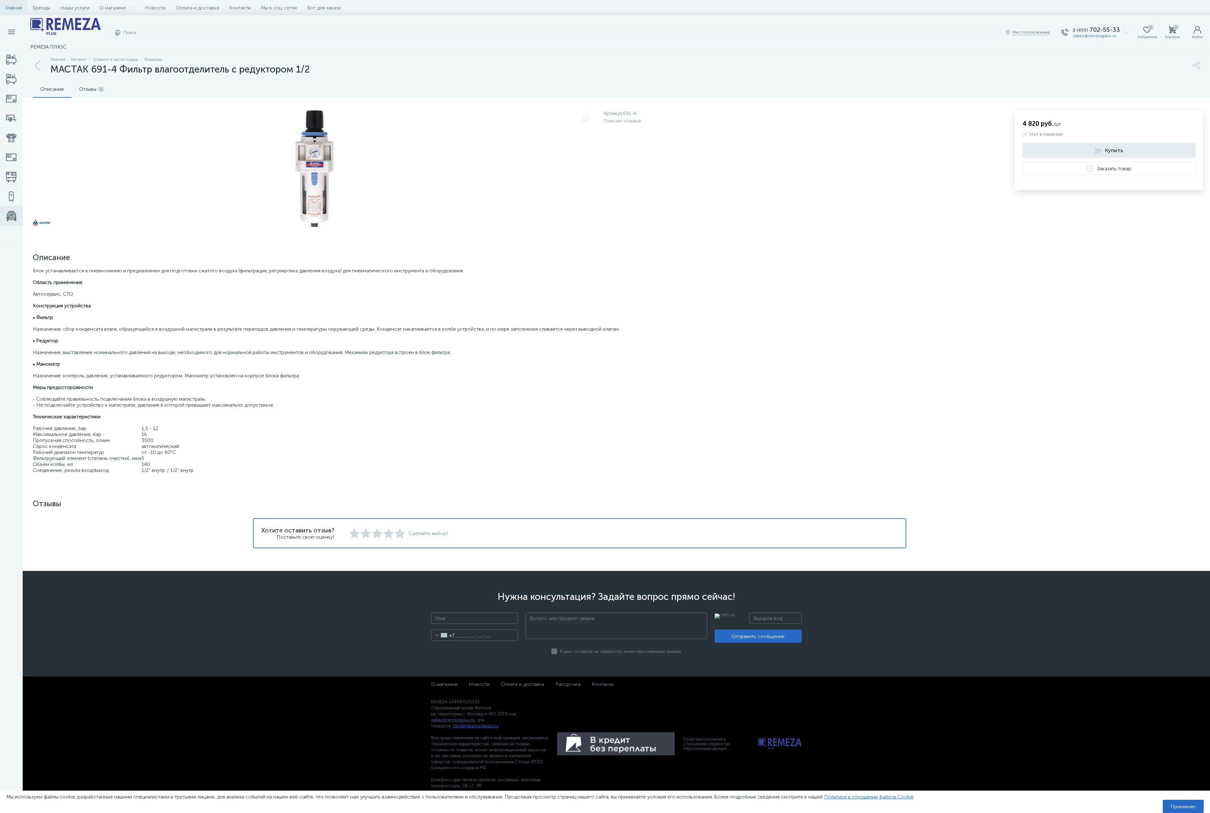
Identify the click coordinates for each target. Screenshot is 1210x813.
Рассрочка (568, 684)
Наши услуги (74, 8)
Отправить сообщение (758, 636)
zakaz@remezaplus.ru (1094, 35)
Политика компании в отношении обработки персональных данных (706, 744)
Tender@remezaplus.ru (475, 726)
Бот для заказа (324, 8)
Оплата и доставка (197, 8)
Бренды (41, 8)
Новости (155, 8)
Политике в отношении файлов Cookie (868, 797)
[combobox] (442, 635)
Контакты (240, 8)
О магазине (113, 8)
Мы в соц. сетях (279, 8)
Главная (13, 8)
